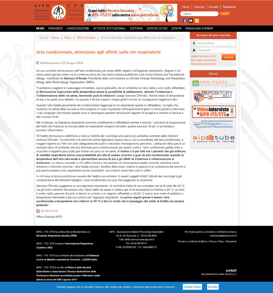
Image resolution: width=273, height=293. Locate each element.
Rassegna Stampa (199, 28)
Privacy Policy (216, 241)
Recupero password (203, 64)
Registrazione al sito (203, 56)
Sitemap (199, 7)
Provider (55, 28)
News (40, 28)
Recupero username (203, 60)
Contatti (213, 7)
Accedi (228, 57)
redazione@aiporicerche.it (223, 235)
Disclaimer (231, 241)
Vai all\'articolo (49, 211)
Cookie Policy (192, 287)
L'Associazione (77, 28)
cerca (224, 14)
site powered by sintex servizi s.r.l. (219, 274)
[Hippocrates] (130, 12)
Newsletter (229, 7)
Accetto (213, 287)
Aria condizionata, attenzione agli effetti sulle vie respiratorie (98, 52)
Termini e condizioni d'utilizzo (192, 241)
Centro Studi (157, 28)
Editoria (136, 28)
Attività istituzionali (109, 28)
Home (186, 7)
